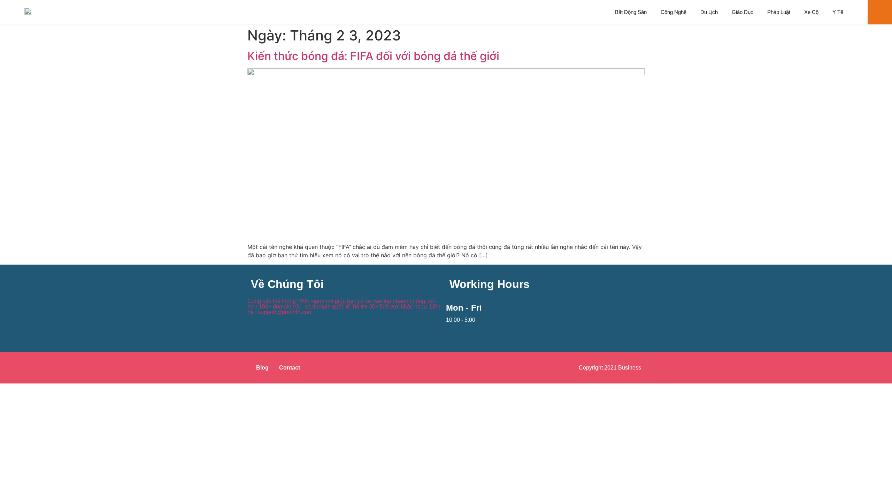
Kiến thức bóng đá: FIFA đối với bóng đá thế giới (373, 56)
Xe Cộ (811, 12)
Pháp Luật (778, 12)
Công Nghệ (673, 12)
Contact (289, 368)
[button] (880, 12)
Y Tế (837, 12)
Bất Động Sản (631, 12)
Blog (262, 368)
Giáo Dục (742, 12)
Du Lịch (709, 12)
